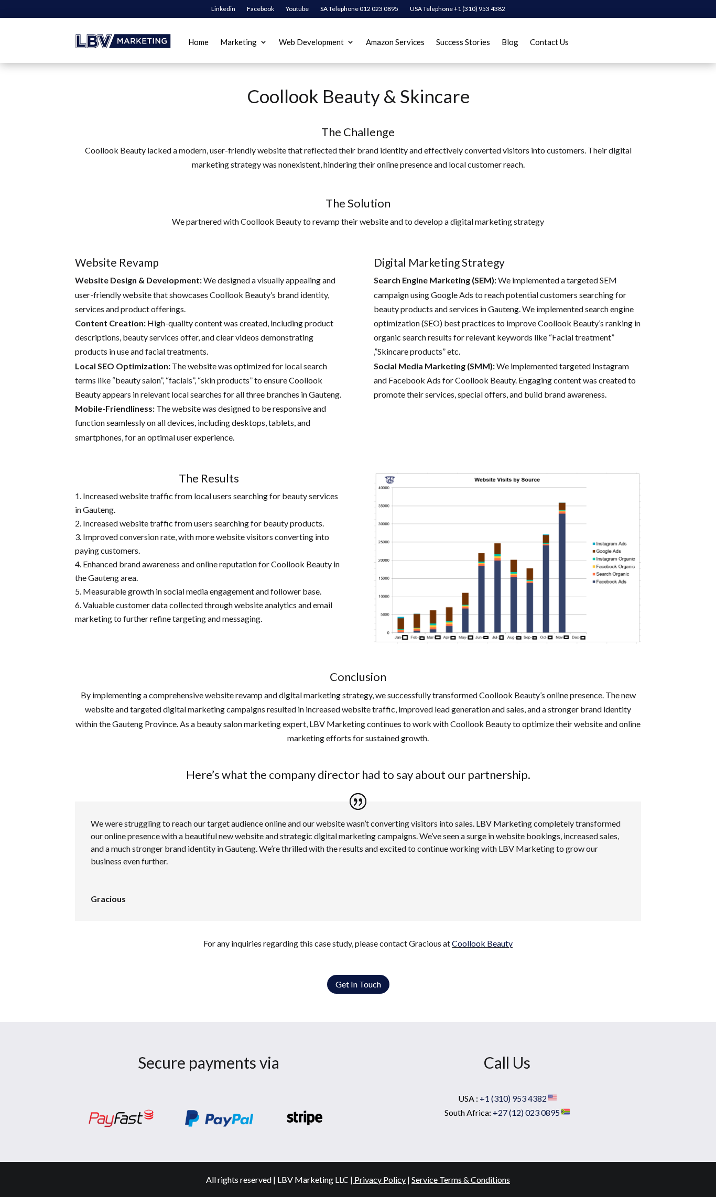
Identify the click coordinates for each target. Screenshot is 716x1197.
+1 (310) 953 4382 (514, 1098)
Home (198, 42)
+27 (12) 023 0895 (527, 1112)
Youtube (297, 9)
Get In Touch (358, 984)
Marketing (238, 42)
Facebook (260, 9)
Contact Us (549, 42)
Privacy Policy (380, 1179)
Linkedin (223, 9)
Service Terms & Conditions (460, 1179)
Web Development (311, 42)
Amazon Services (395, 42)
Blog (510, 42)
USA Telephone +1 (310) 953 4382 (457, 9)
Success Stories (463, 42)
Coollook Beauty (482, 943)
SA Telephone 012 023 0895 (359, 9)
